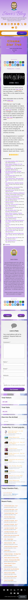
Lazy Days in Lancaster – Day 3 (10, 524)
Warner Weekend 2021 (14, 480)
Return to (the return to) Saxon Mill (11, 535)
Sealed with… (12, 470)
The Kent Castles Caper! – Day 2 (11, 509)
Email (5, 368)
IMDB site (10, 100)
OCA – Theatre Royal (8, 539)
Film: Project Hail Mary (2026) (10, 576)
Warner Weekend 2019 (14, 437)
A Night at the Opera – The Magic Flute (12, 554)
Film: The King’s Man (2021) (15, 465)
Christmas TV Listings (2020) (15, 475)
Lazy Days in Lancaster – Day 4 (10, 520)
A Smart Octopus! (13, 448)
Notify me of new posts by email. (14, 385)
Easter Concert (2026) (8, 580)
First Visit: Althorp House (9, 516)
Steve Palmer (14, 50)
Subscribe (22, 596)
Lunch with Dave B (7, 492)
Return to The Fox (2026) (9, 572)
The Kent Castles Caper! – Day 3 (11, 505)
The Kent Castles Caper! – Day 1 (11, 513)
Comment (6, 342)
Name (5, 362)
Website (5, 375)
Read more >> (15, 494)
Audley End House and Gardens (11, 546)
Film (14, 51)
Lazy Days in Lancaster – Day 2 (10, 528)
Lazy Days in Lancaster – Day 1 (10, 531)
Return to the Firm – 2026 (9, 542)
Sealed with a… (7, 550)
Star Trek (18, 89)
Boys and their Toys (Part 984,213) (11, 569)
